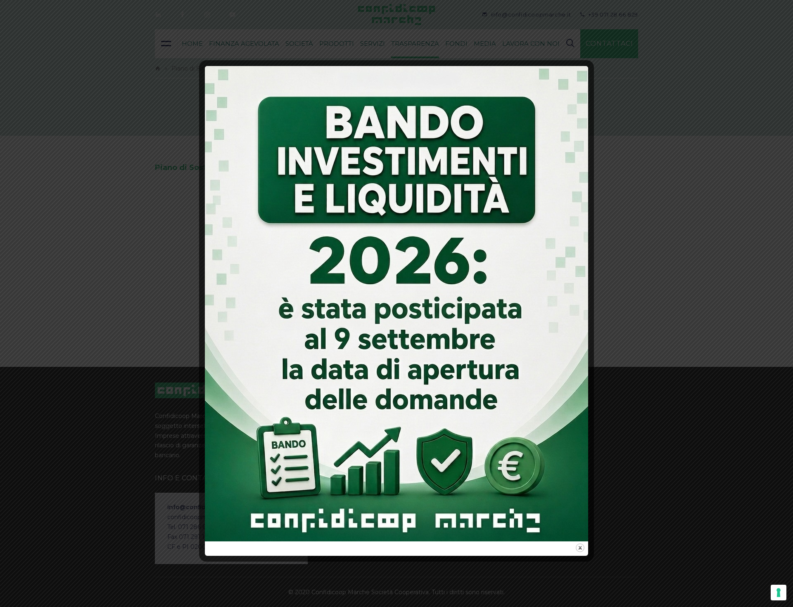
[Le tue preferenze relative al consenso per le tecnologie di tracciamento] (778, 592)
